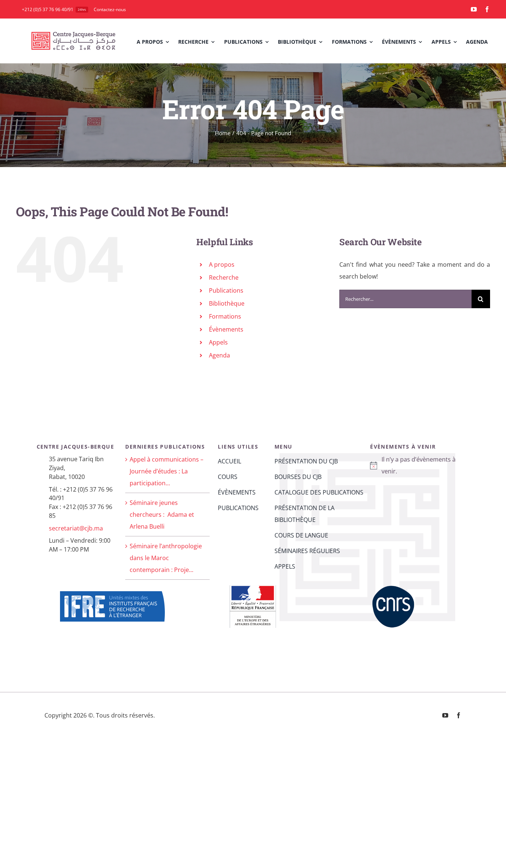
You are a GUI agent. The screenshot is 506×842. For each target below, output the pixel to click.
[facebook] (487, 9)
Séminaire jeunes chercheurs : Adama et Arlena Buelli (162, 514)
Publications (226, 290)
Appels (218, 342)
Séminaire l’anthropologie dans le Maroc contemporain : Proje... (166, 558)
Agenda (219, 355)
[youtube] (474, 9)
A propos (221, 264)
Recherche (224, 277)
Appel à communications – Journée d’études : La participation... (166, 471)
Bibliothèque (226, 303)
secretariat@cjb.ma (76, 528)
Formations (225, 316)
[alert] (416, 465)
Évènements (226, 329)
